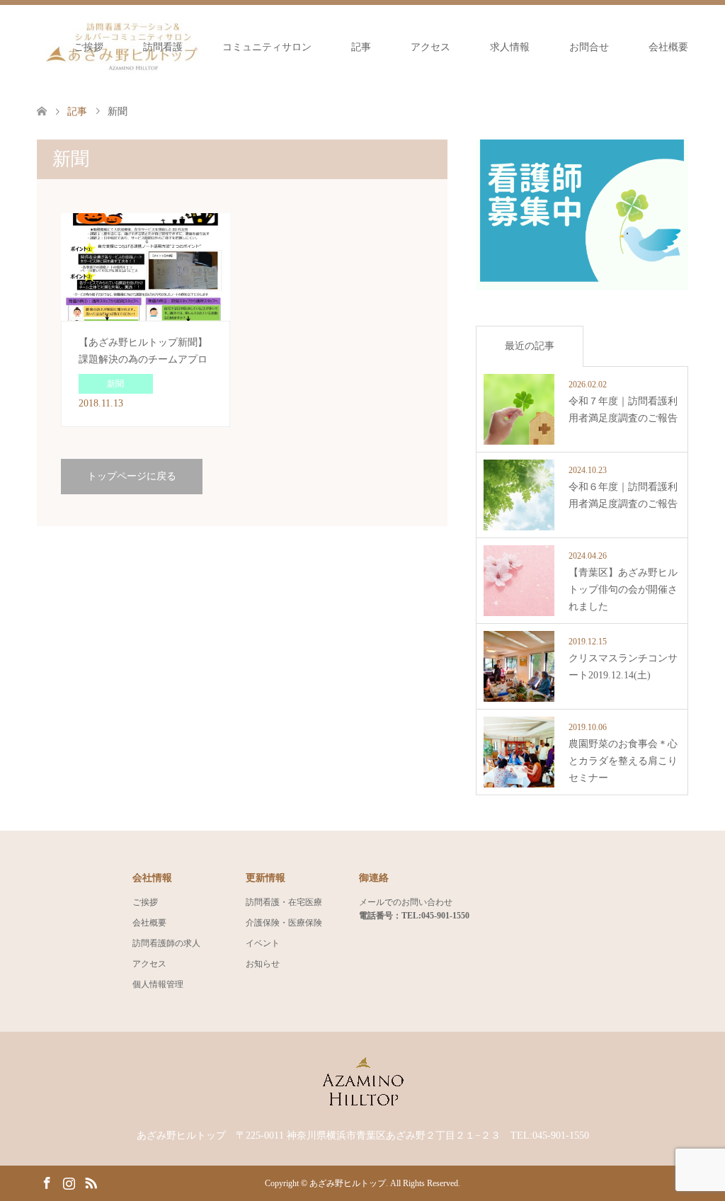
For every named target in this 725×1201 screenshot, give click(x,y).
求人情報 (510, 47)
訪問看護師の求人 (166, 943)
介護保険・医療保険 (284, 923)
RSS (90, 1181)
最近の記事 (529, 346)
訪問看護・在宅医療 (284, 902)
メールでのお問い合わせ (405, 902)
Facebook (46, 1181)
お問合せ (589, 47)
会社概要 (668, 47)
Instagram (68, 1181)
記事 (361, 47)
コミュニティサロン (267, 47)
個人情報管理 (157, 984)
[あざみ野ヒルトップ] (362, 1104)
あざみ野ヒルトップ (347, 1183)
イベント (263, 943)
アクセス (430, 47)
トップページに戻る (131, 476)
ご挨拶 (88, 47)
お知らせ (263, 964)
